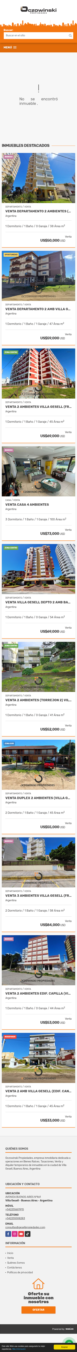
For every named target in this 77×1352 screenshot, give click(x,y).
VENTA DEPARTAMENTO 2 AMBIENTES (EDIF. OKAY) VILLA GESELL (38, 211)
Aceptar (64, 1347)
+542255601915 (14, 1209)
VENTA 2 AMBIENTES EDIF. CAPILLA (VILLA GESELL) (38, 993)
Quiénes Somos (16, 1262)
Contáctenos (14, 1267)
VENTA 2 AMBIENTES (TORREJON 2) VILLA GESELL (38, 700)
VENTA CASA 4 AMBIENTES (27, 505)
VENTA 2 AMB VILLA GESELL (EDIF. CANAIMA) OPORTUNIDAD (38, 1091)
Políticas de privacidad (20, 1272)
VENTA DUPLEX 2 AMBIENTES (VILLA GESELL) (38, 798)
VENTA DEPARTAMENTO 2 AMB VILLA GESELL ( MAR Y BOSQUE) (38, 309)
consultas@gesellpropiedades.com (25, 1227)
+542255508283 (15, 1218)
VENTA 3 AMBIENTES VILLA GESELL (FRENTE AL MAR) (38, 896)
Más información (19, 1349)
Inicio (10, 1253)
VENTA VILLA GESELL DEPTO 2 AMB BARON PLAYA (38, 602)
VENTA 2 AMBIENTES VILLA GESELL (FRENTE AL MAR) (38, 407)
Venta (10, 1258)
